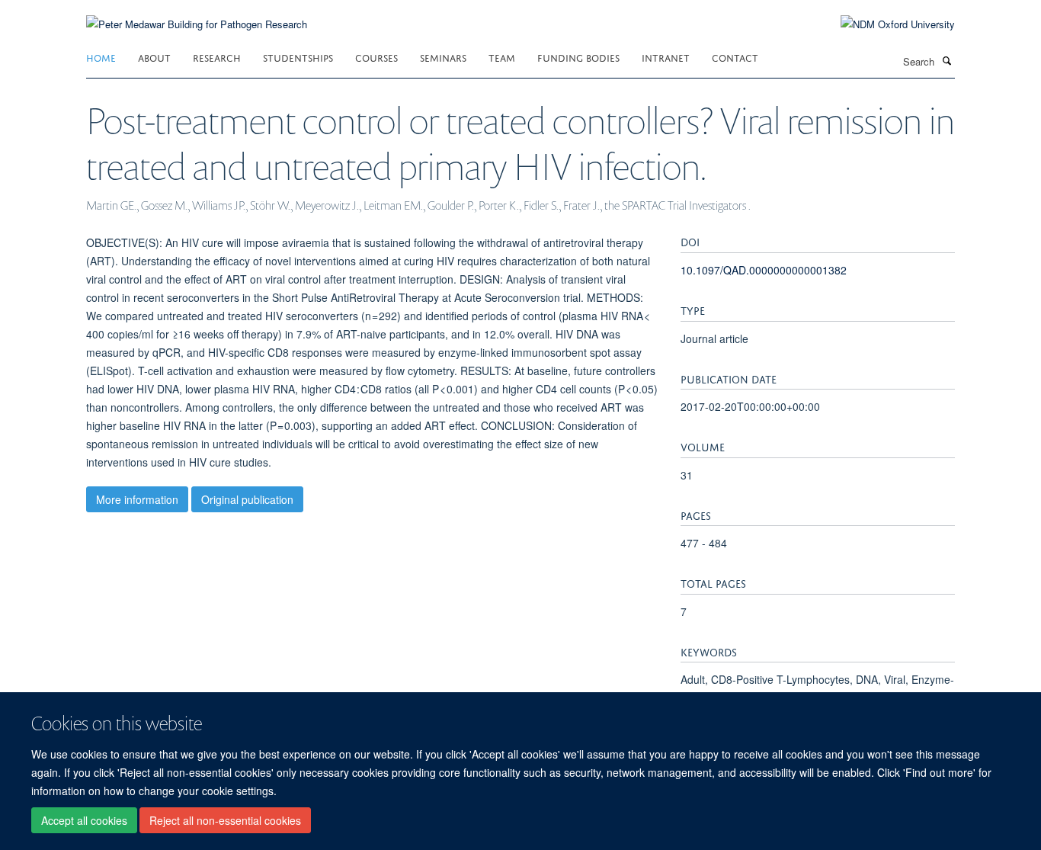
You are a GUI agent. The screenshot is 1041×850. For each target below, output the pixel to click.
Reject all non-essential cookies (225, 820)
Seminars (443, 57)
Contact (735, 57)
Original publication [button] (247, 499)
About (154, 57)
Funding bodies (578, 57)
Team (501, 57)
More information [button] (137, 499)
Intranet (666, 57)
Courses (376, 57)
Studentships (298, 57)
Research (217, 57)
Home (101, 57)
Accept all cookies (84, 820)
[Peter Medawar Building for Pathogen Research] (196, 15)
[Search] (946, 60)
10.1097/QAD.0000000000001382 (764, 269)
